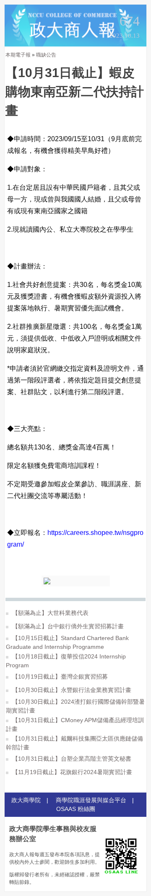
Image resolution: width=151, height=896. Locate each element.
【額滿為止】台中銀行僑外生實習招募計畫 (67, 626)
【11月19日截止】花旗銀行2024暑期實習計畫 (71, 772)
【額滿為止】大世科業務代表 (49, 612)
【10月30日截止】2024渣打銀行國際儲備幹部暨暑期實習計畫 (75, 706)
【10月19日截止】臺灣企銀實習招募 (59, 676)
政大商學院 (26, 800)
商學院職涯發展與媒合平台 (91, 800)
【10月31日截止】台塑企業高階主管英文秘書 (70, 758)
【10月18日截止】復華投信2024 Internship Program (66, 661)
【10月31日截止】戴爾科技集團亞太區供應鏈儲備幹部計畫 (74, 743)
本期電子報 (18, 55)
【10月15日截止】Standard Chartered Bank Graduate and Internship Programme (67, 642)
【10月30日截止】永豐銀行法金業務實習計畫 (70, 690)
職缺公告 (46, 55)
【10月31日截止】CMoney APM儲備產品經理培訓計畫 (75, 724)
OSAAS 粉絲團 (75, 809)
